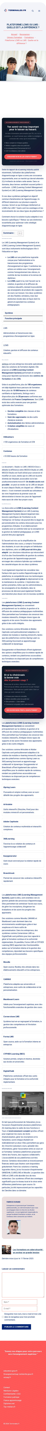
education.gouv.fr (10, 1371)
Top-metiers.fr (9, 1407)
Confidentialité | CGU (12, 1394)
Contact (7, 1387)
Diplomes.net (9, 1403)
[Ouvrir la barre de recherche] (32, 11)
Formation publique (11, 1397)
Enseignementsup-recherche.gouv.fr (18, 1374)
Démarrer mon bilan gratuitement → (23, 157)
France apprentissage (12, 1400)
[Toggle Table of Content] (18, 233)
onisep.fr (7, 1377)
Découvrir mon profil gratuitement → (23, 710)
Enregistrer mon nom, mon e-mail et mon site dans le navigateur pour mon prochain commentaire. (22, 1317)
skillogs (5, 364)
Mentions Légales (11, 1391)
